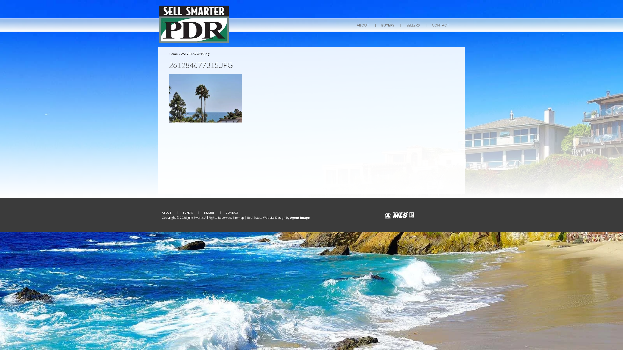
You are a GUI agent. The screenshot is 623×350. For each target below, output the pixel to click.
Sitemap (238, 218)
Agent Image (300, 218)
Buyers (387, 25)
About (363, 25)
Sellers (413, 25)
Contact (440, 25)
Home (173, 54)
